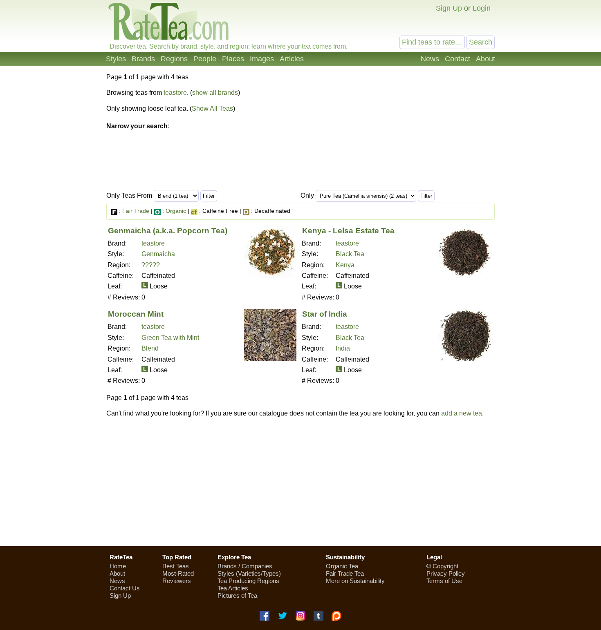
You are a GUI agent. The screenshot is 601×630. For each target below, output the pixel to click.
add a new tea (461, 413)
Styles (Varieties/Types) (249, 573)
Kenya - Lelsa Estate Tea (348, 230)
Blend (150, 348)
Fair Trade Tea (345, 573)
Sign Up (449, 8)
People (204, 59)
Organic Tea (342, 566)
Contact (457, 59)
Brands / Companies (245, 566)
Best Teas (175, 566)
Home (118, 566)
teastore (175, 92)
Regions (174, 59)
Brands (143, 59)
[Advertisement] (300, 481)
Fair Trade (135, 211)
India (343, 348)
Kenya (345, 264)
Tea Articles (233, 588)
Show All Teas (212, 108)
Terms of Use (444, 580)
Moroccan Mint (136, 314)
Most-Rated (178, 573)
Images (262, 59)
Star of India (324, 314)
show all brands (215, 92)
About (485, 59)
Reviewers (176, 580)
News (430, 59)
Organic (176, 211)
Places (233, 59)
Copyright (445, 566)
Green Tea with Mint (170, 337)
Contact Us (125, 588)
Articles (292, 59)
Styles (116, 59)
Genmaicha (158, 253)
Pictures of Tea (237, 595)
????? (150, 264)
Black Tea (350, 253)
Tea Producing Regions (248, 580)
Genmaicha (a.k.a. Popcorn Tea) (167, 230)
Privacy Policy (445, 573)
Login (482, 8)
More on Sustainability (355, 580)
